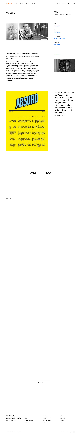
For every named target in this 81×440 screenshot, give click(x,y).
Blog (69, 3)
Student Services (28, 420)
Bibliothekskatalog (46, 420)
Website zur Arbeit (57, 54)
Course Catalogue (46, 417)
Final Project (57, 32)
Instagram (62, 418)
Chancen (44, 418)
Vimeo (61, 422)
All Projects (40, 382)
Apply (74, 3)
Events (58, 3)
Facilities (34, 3)
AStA (43, 422)
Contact (26, 417)
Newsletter (26, 422)
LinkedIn (62, 420)
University (28, 3)
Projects (64, 3)
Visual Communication (59, 38)
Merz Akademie (9, 3)
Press (25, 418)
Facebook (62, 417)
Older (33, 173)
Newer (48, 173)
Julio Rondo (57, 44)
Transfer (21, 3)
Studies (16, 3)
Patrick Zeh (57, 26)
